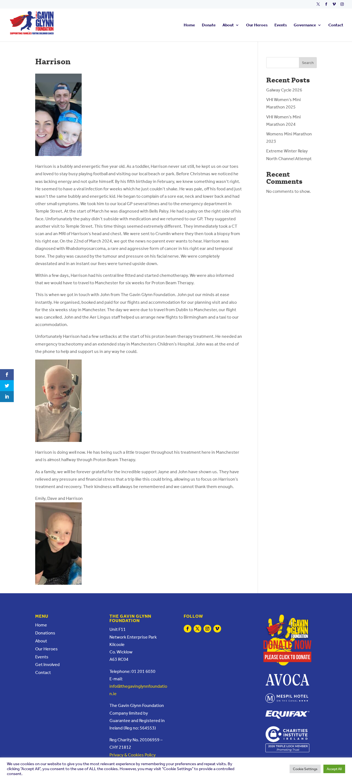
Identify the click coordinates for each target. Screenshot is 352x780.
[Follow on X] (197, 629)
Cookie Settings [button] (305, 769)
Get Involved (47, 664)
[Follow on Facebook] (187, 629)
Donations (45, 633)
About (228, 25)
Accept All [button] (334, 769)
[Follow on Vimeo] (217, 629)
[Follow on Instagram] (207, 629)
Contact (335, 25)
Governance (305, 25)
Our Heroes (257, 25)
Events (280, 25)
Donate (209, 25)
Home (189, 25)
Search (308, 62)
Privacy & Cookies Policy (132, 754)
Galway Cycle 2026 (284, 90)
